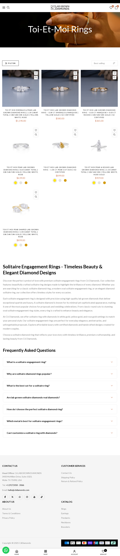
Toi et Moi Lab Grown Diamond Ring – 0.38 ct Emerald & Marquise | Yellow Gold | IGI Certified (60, 112)
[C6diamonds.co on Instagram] (27, 497)
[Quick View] (36, 77)
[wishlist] (111, 7)
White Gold (20, 182)
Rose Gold (26, 182)
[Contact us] (5, 550)
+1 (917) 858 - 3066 (15, 485)
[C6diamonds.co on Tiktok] (42, 497)
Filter (12, 63)
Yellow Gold (15, 182)
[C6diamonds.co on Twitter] (12, 497)
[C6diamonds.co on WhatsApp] (20, 497)
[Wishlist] (36, 73)
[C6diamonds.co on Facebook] (5, 497)
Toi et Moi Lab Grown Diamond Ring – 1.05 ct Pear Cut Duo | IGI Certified (60, 169)
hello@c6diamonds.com (18, 490)
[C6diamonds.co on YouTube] (34, 497)
